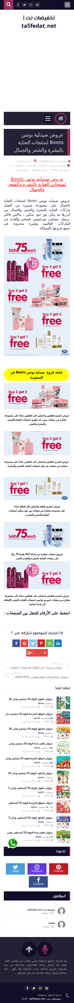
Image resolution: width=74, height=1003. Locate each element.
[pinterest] (47, 988)
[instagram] (40, 988)
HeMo (47, 706)
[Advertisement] (37, 71)
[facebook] (27, 988)
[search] (8, 5)
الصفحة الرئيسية (58, 165)
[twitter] (34, 988)
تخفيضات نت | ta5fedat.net (45, 999)
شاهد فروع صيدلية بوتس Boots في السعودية (36, 375)
